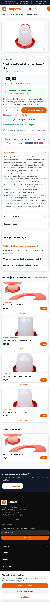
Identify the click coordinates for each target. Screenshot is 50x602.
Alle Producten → (42, 278)
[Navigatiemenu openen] (24, 9)
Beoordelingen (10, 224)
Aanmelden (25, 538)
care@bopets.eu (23, 515)
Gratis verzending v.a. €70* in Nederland (16, 1)
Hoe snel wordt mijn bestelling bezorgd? (21, 265)
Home (3, 14)
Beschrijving (9, 152)
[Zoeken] (36, 9)
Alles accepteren (25, 586)
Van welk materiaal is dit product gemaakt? (22, 259)
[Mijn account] (40, 9)
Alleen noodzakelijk (25, 591)
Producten (9, 14)
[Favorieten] (45, 9)
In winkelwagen (35, 110)
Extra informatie (11, 216)
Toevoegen (26, 313)
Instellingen (25, 597)
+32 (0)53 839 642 (8, 515)
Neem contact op (12, 486)
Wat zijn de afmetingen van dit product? (20, 246)
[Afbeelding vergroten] (44, 48)
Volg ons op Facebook (10, 519)
